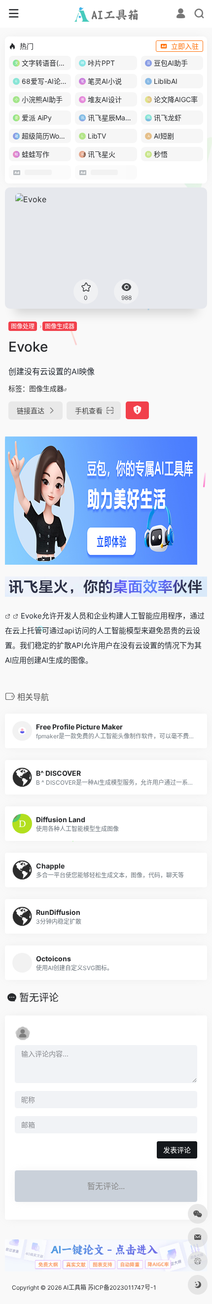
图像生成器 (59, 326)
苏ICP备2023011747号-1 (122, 1287)
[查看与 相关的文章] (9, 615)
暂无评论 (39, 998)
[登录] (181, 14)
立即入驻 (185, 46)
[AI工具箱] (106, 13)
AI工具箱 (74, 1287)
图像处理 (23, 326)
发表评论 (177, 1150)
